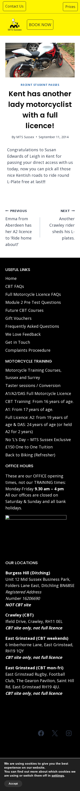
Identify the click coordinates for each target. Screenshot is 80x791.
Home (11, 278)
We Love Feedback (23, 334)
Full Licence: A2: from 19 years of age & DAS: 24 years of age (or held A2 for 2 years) (38, 424)
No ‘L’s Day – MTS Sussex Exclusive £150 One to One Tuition (38, 443)
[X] (55, 733)
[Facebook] (41, 733)
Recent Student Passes (40, 85)
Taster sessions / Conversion (32, 385)
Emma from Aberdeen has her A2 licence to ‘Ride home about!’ (18, 228)
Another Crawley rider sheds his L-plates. (62, 225)
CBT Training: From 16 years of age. (39, 401)
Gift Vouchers (18, 318)
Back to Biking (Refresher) (30, 454)
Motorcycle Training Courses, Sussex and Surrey (33, 373)
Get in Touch (17, 342)
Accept (13, 783)
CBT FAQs (14, 286)
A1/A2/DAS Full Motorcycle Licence (38, 393)
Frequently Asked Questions (32, 326)
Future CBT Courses (24, 310)
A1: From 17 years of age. (29, 409)
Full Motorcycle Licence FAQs (33, 294)
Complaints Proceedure (27, 350)
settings (58, 775)
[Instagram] (69, 733)
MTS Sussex (25, 137)
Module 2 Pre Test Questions (33, 302)
